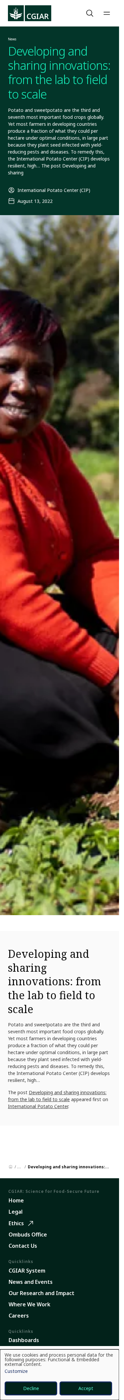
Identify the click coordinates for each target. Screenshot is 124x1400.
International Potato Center (38, 1106)
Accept (85, 1388)
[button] (91, 13)
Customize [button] (16, 1371)
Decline (31, 1388)
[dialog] (59, 1374)
